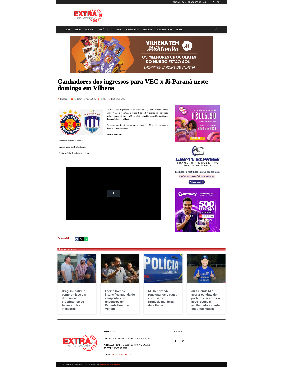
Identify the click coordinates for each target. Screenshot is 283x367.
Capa (67, 29)
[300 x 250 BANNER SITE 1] (197, 141)
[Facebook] (213, 2)
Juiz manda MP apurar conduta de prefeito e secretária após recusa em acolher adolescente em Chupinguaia (205, 300)
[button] (216, 29)
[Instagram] (218, 2)
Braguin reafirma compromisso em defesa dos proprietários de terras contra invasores (74, 300)
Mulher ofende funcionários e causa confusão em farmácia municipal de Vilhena (162, 298)
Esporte (147, 29)
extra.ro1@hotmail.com (122, 354)
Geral (78, 29)
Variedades (132, 29)
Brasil (179, 29)
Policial (90, 29)
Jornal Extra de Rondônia (110, 364)
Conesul (117, 29)
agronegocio (164, 29)
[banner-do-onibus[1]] (197, 186)
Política (103, 29)
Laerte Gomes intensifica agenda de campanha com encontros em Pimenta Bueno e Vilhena (120, 300)
